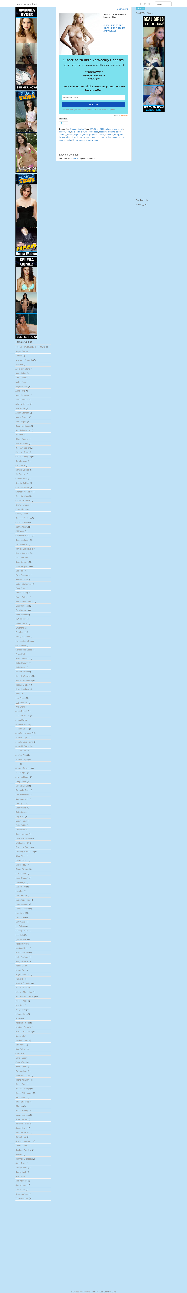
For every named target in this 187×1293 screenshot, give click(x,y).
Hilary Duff (19, 693)
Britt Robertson (21, 443)
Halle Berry (20, 667)
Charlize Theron (22, 487)
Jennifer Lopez (21, 737)
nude (94, 137)
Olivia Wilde (20, 1062)
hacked (101, 134)
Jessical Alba (21, 755)
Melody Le (20, 978)
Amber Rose (20, 382)
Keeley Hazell (21, 820)
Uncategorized (21, 1193)
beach (120, 129)
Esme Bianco (21, 614)
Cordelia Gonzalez (23, 535)
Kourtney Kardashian (24, 851)
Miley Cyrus (20, 1009)
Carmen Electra (22, 469)
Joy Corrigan (21, 772)
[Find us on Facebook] (140, 3)
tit (73, 140)
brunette (111, 131)
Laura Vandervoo (22, 899)
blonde (77, 131)
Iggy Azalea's (21, 702)
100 (91, 129)
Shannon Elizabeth (23, 1158)
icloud (68, 137)
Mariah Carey (21, 965)
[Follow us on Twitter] (145, 3)
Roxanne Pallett (22, 1123)
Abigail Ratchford (22, 351)
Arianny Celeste (22, 404)
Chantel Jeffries (22, 483)
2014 (102, 129)
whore (88, 140)
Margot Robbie (21, 961)
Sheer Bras (20, 1163)
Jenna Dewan (21, 720)
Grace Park (20, 654)
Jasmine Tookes (22, 715)
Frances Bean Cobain (24, 641)
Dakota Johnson (22, 540)
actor (107, 129)
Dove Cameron (22, 562)
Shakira (18, 1154)
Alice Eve (19, 364)
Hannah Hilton (21, 671)
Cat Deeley (20, 474)
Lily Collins (20, 926)
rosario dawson (22, 1114)
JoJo (17, 763)
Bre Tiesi (19, 434)
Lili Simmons (20, 921)
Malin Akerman (21, 956)
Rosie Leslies (21, 1119)
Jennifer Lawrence (23, 733)
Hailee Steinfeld (22, 658)
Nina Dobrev (20, 1049)
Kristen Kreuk (21, 864)
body (91, 131)
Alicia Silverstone (22, 368)
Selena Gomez (21, 1145)
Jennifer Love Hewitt (24, 741)
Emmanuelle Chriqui (24, 601)
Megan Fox (20, 970)
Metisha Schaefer (23, 983)
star (69, 140)
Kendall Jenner (21, 834)
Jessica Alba (20, 750)
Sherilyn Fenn (21, 1167)
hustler (62, 137)
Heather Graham (22, 684)
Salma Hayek (21, 1128)
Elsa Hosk (19, 570)
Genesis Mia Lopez (23, 649)
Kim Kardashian (22, 842)
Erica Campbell (22, 605)
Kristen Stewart (22, 869)
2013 (96, 129)
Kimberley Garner (23, 847)
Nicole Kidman (21, 1040)
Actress (18, 355)
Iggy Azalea (20, 698)
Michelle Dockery (22, 987)
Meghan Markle (22, 974)
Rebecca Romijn (22, 1088)
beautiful (63, 131)
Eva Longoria (21, 623)
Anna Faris (20, 390)
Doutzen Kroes (21, 557)
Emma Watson (21, 597)
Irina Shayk (20, 706)
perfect (101, 137)
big (69, 131)
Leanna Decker (22, 908)
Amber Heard (21, 377)
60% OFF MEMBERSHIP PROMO (30, 346)
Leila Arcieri (20, 913)
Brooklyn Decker (77, 129)
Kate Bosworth (21, 798)
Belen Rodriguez (22, 425)
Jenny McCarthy (22, 746)
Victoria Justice (21, 1198)
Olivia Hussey (21, 1057)
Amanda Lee (21, 373)
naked (88, 137)
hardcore (109, 134)
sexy (61, 140)
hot (121, 134)
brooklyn (103, 131)
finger (76, 134)
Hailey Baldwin (21, 662)
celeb (118, 131)
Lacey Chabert (21, 877)
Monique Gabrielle (23, 1027)
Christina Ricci (21, 522)
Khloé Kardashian (23, 838)
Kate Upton (20, 803)
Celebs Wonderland (26, 4)
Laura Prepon (21, 895)
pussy (115, 137)
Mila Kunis (19, 1005)
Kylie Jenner (20, 873)
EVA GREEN (20, 619)
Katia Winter (20, 807)
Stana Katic (20, 1176)
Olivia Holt (19, 1053)
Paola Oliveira (21, 1066)
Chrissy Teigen (21, 513)
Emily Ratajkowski (23, 583)
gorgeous (93, 134)
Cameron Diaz (21, 452)
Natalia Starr (20, 1035)
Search (140, 8)
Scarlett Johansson (23, 1141)
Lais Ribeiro (20, 886)
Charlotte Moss (22, 496)
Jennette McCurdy (23, 724)
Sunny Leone (21, 1185)
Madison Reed (21, 948)
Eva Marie (19, 627)
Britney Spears (21, 439)
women (95, 140)
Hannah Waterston (23, 676)
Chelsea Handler (22, 500)
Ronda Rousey (21, 1110)
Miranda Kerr (21, 1014)
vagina (82, 140)
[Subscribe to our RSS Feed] (149, 3)
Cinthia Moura (21, 526)
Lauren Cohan (21, 904)
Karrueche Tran (22, 790)
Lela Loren (20, 917)
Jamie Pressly (21, 711)
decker (70, 134)
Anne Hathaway (22, 395)
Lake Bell (19, 891)
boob (96, 131)
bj (72, 131)
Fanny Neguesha (22, 636)
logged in (74, 158)
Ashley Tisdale (21, 417)
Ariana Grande (21, 399)
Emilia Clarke (21, 579)
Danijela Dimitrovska (24, 548)
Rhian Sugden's (22, 1101)
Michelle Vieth (21, 1000)
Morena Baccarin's (23, 1031)
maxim (82, 137)
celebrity (62, 134)
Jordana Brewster (23, 768)
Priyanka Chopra (22, 1075)
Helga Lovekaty (22, 689)
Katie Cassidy (21, 812)
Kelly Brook (20, 829)
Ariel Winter (20, 408)
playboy (108, 137)
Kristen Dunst (21, 860)
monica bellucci (22, 1022)
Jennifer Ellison (22, 728)
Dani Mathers (21, 544)
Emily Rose (20, 588)
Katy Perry (20, 816)
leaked (75, 137)
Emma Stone (21, 592)
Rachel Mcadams (23, 1079)
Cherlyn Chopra (22, 504)
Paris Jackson (21, 1071)
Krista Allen (20, 856)
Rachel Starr (20, 1084)
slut (65, 140)
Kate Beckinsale (22, 794)
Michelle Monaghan (23, 992)
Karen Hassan (21, 785)
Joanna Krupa (21, 759)
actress (113, 129)
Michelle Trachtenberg (25, 996)
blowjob (84, 131)
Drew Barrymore (22, 566)
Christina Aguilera (23, 518)
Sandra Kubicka (22, 1132)
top (76, 140)
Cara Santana (21, 461)
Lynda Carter (21, 939)
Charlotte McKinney (23, 491)
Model (18, 1018)
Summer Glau (21, 1180)
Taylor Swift (20, 1189)
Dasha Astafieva (22, 553)
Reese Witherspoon (24, 1093)
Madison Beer (21, 943)
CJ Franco (20, 531)
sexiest (122, 137)
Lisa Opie (19, 935)
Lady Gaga (20, 882)
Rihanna (19, 1106)
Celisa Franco (21, 478)
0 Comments (122, 8)
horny (116, 134)
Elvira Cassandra (22, 575)
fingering (84, 134)
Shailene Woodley (23, 1150)
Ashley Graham (22, 412)
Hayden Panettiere (23, 680)
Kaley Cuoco (20, 781)
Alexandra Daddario (24, 360)
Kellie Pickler (20, 825)
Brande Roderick (22, 430)
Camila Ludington (23, 456)
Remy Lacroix (21, 1097)
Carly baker (20, 465)
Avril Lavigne (21, 421)
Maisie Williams (22, 952)
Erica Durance (21, 610)
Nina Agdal (20, 1044)
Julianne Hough (22, 777)
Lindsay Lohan (21, 930)
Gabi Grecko (20, 645)
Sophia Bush (20, 1172)
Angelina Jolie (21, 386)
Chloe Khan (20, 509)
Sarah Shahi (20, 1136)
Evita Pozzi (20, 632)
